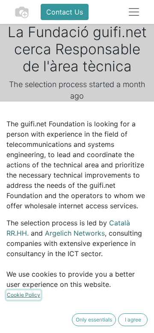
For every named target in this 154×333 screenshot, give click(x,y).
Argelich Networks (75, 233)
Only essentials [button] (94, 319)
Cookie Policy (23, 295)
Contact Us (64, 12)
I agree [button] (133, 319)
